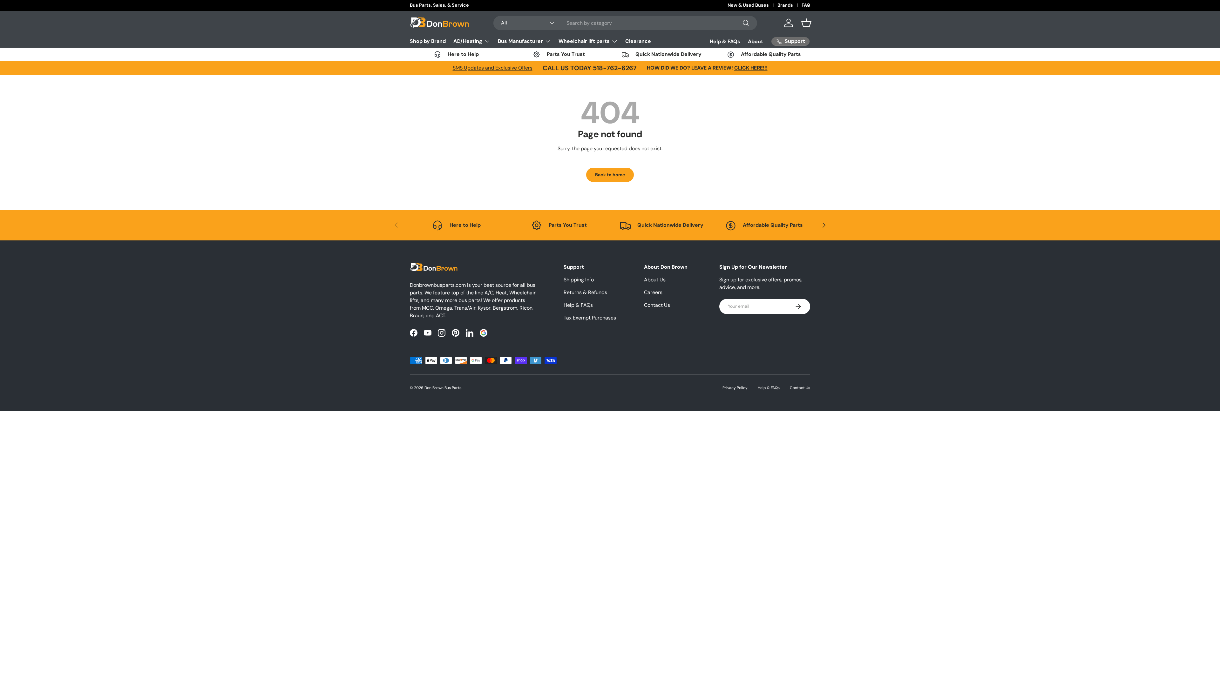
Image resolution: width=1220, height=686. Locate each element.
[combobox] (625, 23)
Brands (785, 5)
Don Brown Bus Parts (442, 387)
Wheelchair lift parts (584, 41)
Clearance (638, 41)
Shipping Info (579, 279)
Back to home (610, 175)
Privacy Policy (735, 387)
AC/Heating (467, 41)
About (755, 41)
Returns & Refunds (585, 292)
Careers (653, 292)
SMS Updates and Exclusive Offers (492, 67)
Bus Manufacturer (520, 41)
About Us (655, 279)
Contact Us (657, 305)
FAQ (806, 5)
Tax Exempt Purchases (590, 317)
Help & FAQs (725, 41)
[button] (806, 23)
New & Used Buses (748, 5)
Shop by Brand (428, 41)
